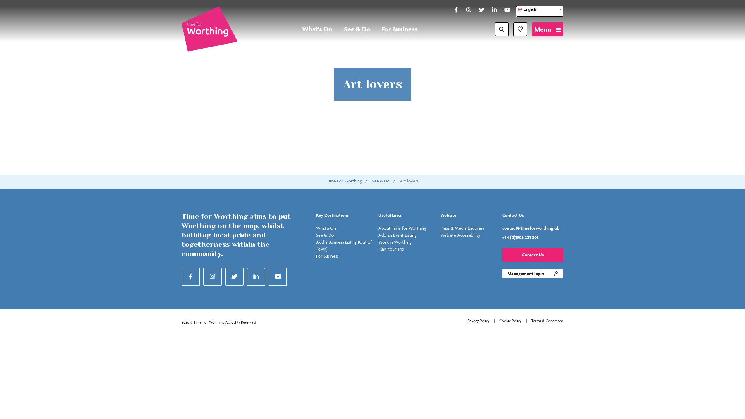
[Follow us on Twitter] (482, 10)
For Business (400, 29)
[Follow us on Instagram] (469, 10)
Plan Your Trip (391, 249)
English (529, 9)
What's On (317, 29)
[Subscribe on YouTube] (507, 10)
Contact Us (533, 255)
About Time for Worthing (402, 228)
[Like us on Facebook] (456, 10)
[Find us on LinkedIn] (494, 10)
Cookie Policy (510, 321)
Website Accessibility (460, 235)
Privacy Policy (478, 321)
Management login (526, 273)
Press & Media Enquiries (462, 228)
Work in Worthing (394, 242)
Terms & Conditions (547, 321)
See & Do (357, 29)
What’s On (326, 228)
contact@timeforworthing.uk (530, 228)
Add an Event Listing (397, 235)
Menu (542, 29)
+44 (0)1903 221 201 (520, 237)
